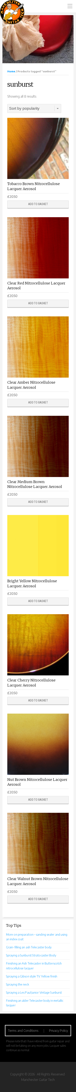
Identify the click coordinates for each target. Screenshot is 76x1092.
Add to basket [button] (38, 204)
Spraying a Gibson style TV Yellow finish (31, 976)
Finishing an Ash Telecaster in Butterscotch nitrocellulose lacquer (34, 965)
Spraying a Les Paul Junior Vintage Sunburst (34, 992)
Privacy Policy (58, 1031)
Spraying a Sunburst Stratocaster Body (31, 955)
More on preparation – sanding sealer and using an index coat (36, 937)
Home (11, 71)
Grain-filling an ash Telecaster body (29, 947)
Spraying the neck (17, 984)
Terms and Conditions (23, 1031)
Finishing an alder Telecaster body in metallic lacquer (34, 1003)
